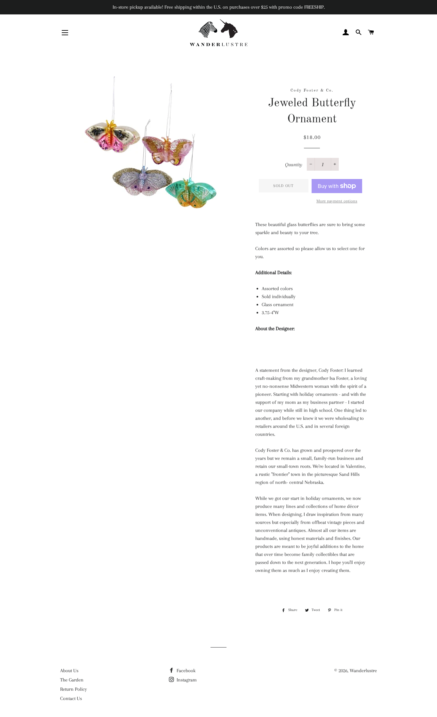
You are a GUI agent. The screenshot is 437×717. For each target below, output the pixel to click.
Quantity (293, 164)
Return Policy (73, 689)
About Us (69, 670)
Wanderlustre (363, 670)
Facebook (185, 670)
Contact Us (71, 698)
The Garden (71, 680)
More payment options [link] (336, 201)
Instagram (186, 680)
